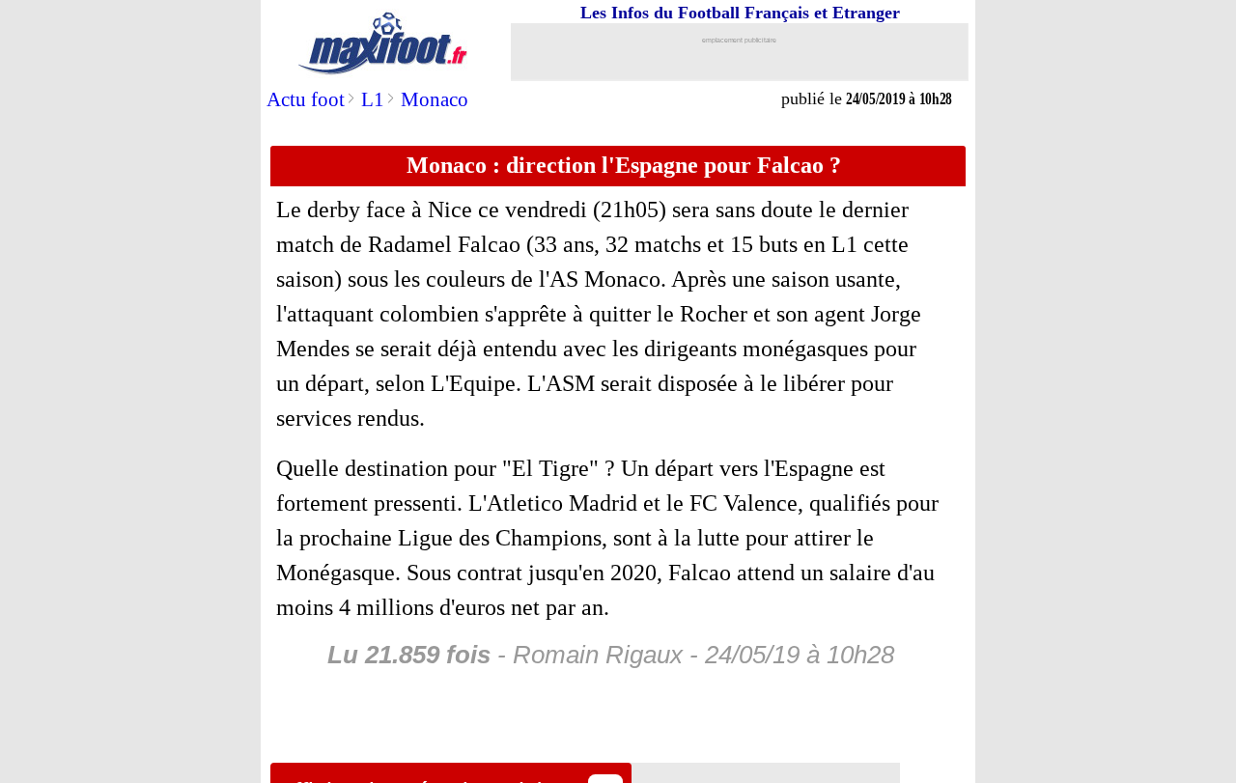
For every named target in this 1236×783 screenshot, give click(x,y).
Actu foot (306, 99)
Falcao (489, 244)
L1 (372, 99)
